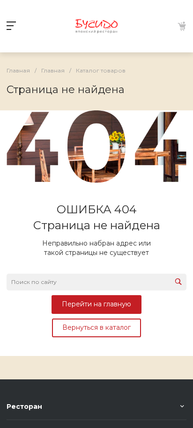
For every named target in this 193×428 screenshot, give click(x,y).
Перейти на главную (96, 304)
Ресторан (24, 406)
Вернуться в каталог (96, 327)
